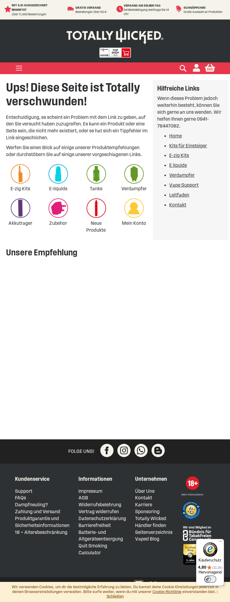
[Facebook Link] (107, 450)
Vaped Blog (147, 538)
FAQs (20, 497)
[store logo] (115, 35)
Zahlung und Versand (37, 511)
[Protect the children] (191, 511)
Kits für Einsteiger (188, 145)
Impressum (90, 491)
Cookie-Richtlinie (166, 592)
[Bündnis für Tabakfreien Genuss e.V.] (196, 533)
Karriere (143, 504)
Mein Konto (134, 223)
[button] (196, 68)
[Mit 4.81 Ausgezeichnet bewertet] (8, 9)
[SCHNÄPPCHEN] (179, 9)
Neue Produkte (96, 227)
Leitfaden (179, 194)
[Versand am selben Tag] (120, 9)
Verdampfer (134, 188)
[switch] (210, 579)
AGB (83, 497)
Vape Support (184, 185)
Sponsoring (147, 511)
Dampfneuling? (31, 504)
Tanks (96, 188)
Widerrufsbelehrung (99, 504)
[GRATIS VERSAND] (71, 9)
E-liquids (58, 188)
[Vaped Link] (158, 450)
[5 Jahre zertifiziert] (190, 554)
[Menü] (220, 542)
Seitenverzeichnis (153, 532)
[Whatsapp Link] (141, 450)
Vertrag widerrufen (98, 511)
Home (175, 135)
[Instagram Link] (124, 450)
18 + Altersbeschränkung (41, 532)
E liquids (178, 165)
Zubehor (58, 223)
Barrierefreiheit (94, 525)
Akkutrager (20, 223)
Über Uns (145, 491)
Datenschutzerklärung (102, 518)
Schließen (115, 596)
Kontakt (177, 204)
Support (23, 491)
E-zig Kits (20, 188)
